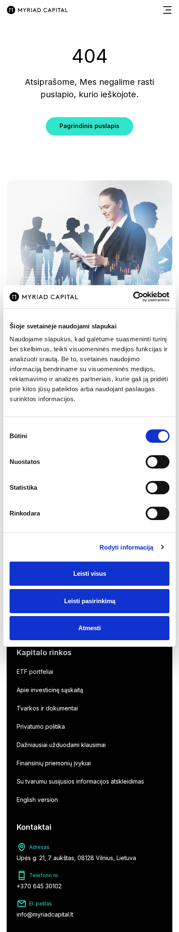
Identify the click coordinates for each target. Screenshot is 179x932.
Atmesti (89, 627)
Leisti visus (89, 573)
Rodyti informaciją (126, 547)
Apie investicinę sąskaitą (50, 689)
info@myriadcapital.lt (45, 914)
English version (37, 799)
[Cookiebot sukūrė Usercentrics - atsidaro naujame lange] (133, 296)
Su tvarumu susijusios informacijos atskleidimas (80, 781)
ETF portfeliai (35, 671)
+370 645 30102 (39, 886)
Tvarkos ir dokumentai (47, 708)
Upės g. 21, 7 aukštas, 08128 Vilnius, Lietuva (76, 857)
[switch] (157, 461)
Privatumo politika (41, 726)
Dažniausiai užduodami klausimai (61, 744)
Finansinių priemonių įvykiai (54, 763)
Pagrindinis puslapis (89, 125)
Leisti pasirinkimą (89, 600)
